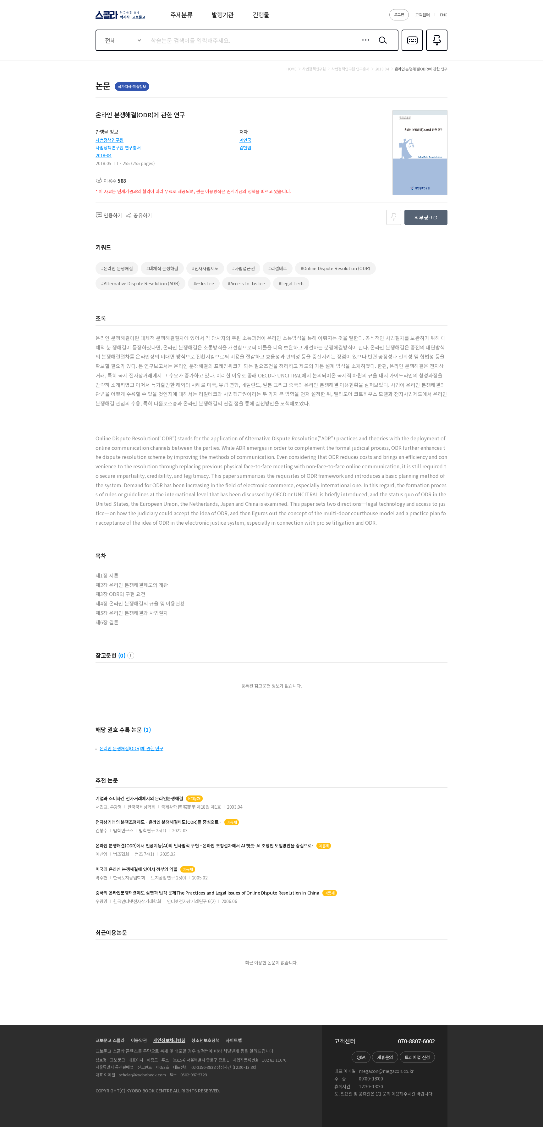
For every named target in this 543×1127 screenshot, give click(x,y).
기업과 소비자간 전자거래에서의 (139, 798)
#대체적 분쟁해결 (162, 268)
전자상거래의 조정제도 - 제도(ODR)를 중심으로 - (158, 822)
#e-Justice (204, 283)
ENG (443, 15)
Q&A (361, 1057)
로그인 (399, 14)
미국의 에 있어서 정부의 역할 (136, 869)
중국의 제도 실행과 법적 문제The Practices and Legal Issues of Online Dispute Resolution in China (207, 893)
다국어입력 (412, 50)
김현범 (245, 147)
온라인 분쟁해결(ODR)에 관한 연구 (131, 748)
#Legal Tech (291, 283)
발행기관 (222, 14)
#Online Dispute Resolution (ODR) (335, 268)
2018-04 (104, 155)
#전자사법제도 (205, 268)
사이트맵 (234, 1040)
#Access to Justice (246, 283)
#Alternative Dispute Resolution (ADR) (140, 283)
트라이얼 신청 (417, 1057)
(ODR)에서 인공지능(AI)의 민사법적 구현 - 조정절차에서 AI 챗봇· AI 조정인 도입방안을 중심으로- (204, 846)
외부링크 (423, 217)
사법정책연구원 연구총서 (118, 147)
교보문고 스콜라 (110, 1040)
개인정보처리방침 (169, 1040)
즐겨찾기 (436, 50)
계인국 (245, 140)
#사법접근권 (243, 268)
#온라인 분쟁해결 (117, 268)
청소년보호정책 (205, 1040)
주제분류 (181, 14)
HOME (292, 69)
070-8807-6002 (416, 1041)
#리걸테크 (277, 268)
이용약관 (139, 1040)
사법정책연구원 (109, 140)
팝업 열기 (130, 655)
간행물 (261, 14)
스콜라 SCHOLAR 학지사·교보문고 (120, 18)
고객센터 (422, 15)
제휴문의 (385, 1057)
